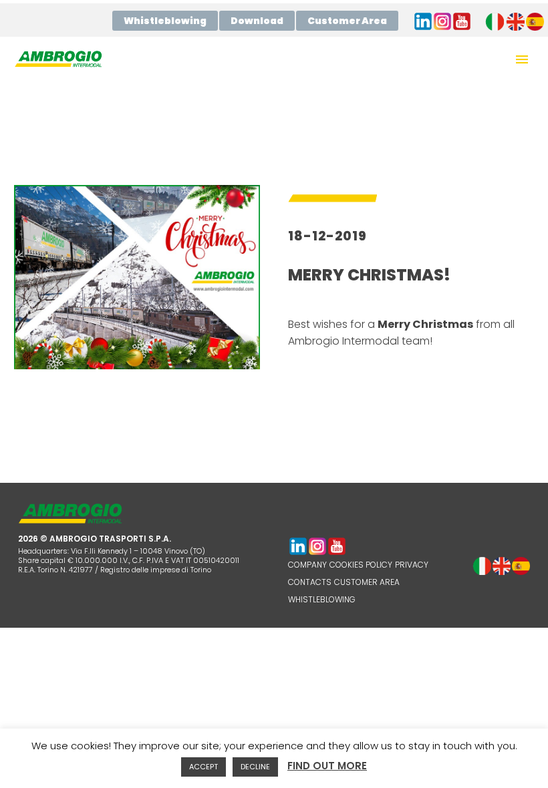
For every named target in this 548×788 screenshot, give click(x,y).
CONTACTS (309, 582)
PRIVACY (411, 564)
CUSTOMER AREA (367, 582)
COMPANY (307, 564)
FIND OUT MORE (327, 766)
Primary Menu (522, 59)
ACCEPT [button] (203, 766)
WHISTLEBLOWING (322, 599)
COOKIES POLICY (360, 564)
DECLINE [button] (255, 766)
